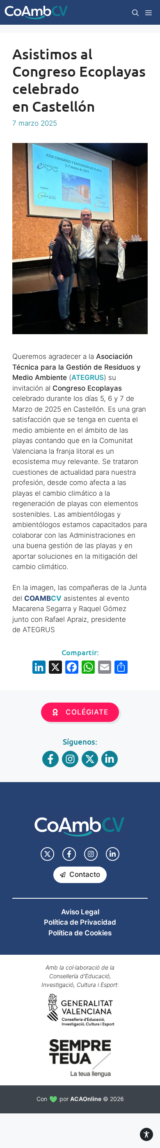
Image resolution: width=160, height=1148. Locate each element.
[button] (135, 12)
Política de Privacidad (80, 922)
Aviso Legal (80, 912)
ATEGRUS (87, 377)
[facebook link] (69, 854)
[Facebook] (72, 668)
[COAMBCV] (36, 12)
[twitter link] (47, 854)
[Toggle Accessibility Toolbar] (146, 1134)
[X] (55, 668)
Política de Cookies (80, 933)
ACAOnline (85, 1098)
